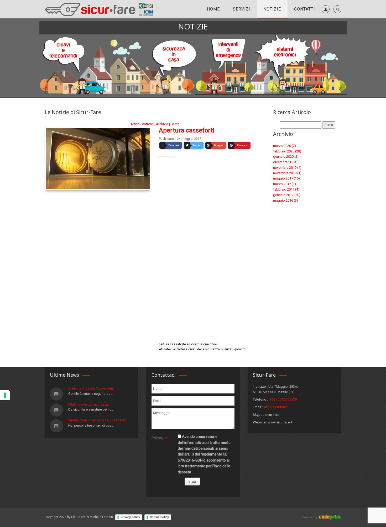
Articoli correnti (142, 124)
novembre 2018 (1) (287, 173)
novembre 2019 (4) (287, 168)
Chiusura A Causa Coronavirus (91, 388)
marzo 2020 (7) (284, 146)
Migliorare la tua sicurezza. (88, 404)
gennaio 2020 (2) (286, 156)
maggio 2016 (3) (285, 200)
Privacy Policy (130, 517)
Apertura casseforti (186, 130)
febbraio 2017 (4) (286, 189)
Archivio (162, 124)
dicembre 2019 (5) (287, 162)
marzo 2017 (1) (284, 184)
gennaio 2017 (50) (286, 195)
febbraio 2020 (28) (287, 151)
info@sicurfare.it (276, 407)
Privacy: (158, 438)
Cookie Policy (159, 517)
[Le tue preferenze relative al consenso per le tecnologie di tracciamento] (5, 395)
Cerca (175, 124)
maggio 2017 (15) (286, 178)
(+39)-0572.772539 (283, 399)
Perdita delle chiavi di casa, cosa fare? (97, 420)
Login (324, 21)
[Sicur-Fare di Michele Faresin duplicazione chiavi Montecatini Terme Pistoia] (99, 9)
